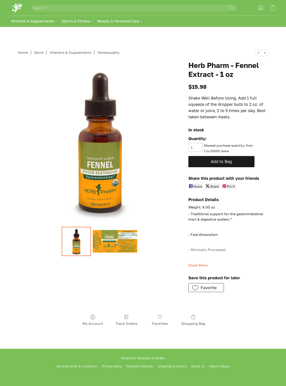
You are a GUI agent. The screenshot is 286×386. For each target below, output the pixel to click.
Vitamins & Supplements (33, 21)
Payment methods (140, 366)
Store (38, 52)
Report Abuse (219, 366)
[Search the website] (231, 7)
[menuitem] (258, 53)
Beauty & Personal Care (118, 21)
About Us (198, 366)
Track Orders (126, 323)
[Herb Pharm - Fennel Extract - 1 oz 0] (76, 241)
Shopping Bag (193, 323)
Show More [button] (198, 265)
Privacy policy (112, 366)
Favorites (160, 323)
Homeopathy (108, 52)
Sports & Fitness (76, 21)
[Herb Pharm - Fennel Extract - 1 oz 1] (115, 241)
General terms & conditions (76, 366)
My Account (92, 323)
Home (23, 52)
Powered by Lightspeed (143, 374)
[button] (16, 7)
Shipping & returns (172, 366)
